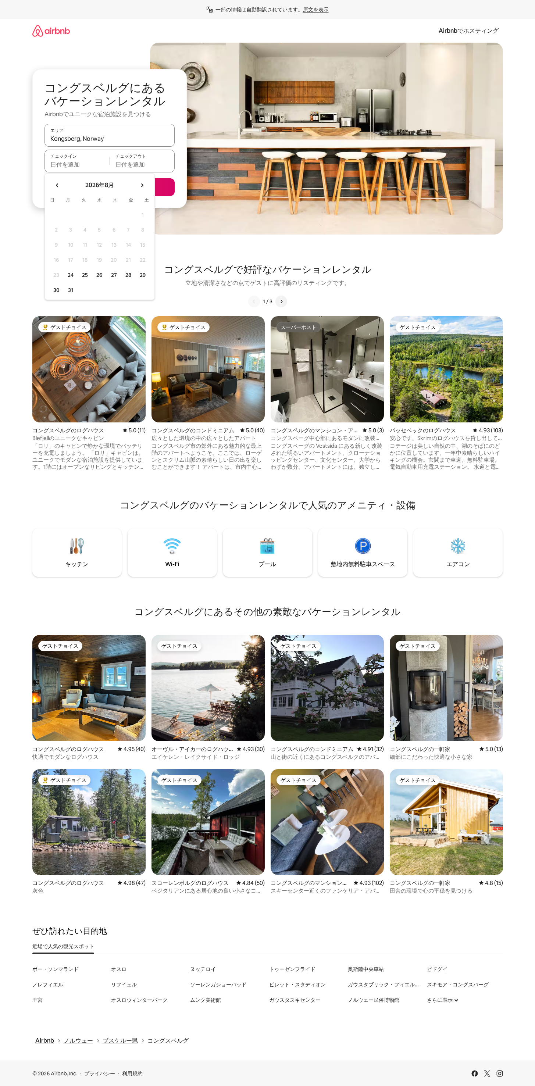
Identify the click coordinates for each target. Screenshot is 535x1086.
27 (114, 275)
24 (71, 275)
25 (85, 275)
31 (70, 290)
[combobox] (109, 138)
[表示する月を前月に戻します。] (57, 185)
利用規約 (132, 1073)
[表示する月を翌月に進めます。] (142, 185)
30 (56, 290)
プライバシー (99, 1073)
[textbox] (77, 164)
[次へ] (281, 301)
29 (143, 275)
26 (99, 275)
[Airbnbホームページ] (51, 30)
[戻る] (254, 301)
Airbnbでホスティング (469, 31)
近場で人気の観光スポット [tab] (63, 946)
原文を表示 (316, 9)
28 (128, 275)
